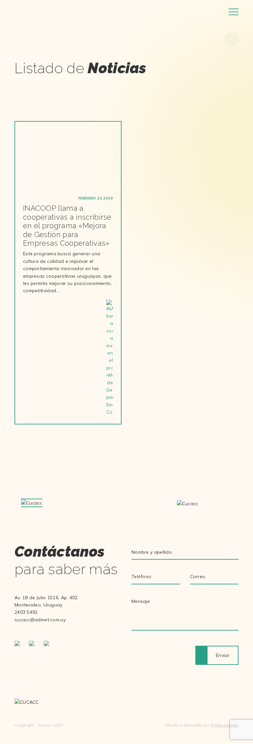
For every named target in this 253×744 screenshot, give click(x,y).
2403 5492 (26, 612)
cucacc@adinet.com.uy (40, 620)
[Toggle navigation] (234, 12)
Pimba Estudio (225, 725)
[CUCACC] (41, 11)
